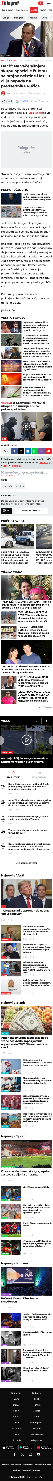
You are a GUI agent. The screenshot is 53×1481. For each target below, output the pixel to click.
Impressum (28, 1464)
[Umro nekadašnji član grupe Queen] (11, 1338)
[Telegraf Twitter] (22, 1454)
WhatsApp (45, 462)
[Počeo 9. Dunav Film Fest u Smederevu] (26, 1281)
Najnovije (12, 875)
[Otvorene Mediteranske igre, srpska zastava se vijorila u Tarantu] (26, 1154)
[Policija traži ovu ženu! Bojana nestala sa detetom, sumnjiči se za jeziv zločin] (11, 986)
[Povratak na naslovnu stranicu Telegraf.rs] (10, 3)
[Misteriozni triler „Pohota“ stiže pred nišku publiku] (11, 1374)
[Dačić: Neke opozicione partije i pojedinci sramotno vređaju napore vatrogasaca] (11, 199)
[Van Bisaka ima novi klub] (11, 1193)
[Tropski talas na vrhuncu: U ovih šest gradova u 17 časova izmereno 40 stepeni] (11, 379)
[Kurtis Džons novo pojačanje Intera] (11, 1229)
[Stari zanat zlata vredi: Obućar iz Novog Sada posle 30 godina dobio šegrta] (11, 1084)
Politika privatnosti (22, 1470)
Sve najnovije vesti (26, 863)
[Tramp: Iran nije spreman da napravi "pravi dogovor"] (26, 893)
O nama (5, 1464)
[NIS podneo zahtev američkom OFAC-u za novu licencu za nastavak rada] (11, 1066)
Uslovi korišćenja (8, 475)
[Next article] (51, 740)
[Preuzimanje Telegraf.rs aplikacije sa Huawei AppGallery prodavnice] (44, 1447)
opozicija (20, 486)
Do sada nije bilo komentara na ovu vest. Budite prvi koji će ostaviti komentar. (22, 502)
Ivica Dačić (35, 112)
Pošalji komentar (31, 510)
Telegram (15, 465)
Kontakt (36, 1470)
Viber (5, 465)
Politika (12, 60)
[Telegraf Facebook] (15, 1454)
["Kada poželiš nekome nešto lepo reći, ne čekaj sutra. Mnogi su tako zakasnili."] (11, 1320)
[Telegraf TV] (38, 1454)
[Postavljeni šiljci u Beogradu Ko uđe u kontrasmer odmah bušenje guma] (26, 739)
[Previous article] (2, 740)
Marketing (16, 1464)
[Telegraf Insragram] (30, 1454)
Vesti (3, 60)
